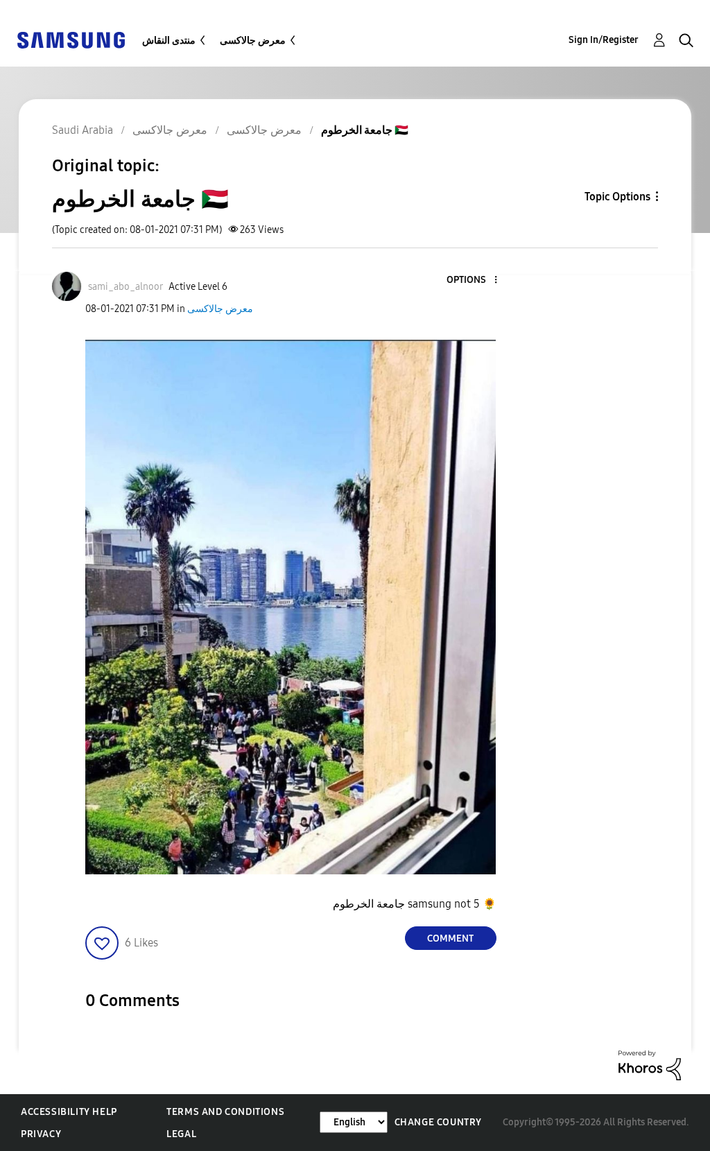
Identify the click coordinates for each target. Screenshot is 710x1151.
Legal (181, 1134)
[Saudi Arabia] (71, 39)
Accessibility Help (69, 1112)
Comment (450, 938)
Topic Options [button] (617, 196)
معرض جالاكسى (253, 40)
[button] (472, 280)
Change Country (438, 1122)
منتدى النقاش (169, 40)
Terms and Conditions (225, 1112)
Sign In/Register (604, 40)
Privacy (41, 1134)
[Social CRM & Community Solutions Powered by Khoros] (649, 1064)
